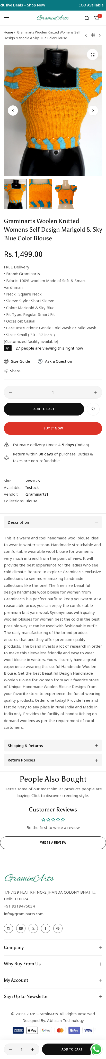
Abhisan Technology (65, 1020)
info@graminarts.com (23, 913)
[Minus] (10, 392)
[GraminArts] (53, 17)
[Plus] (95, 392)
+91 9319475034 (19, 906)
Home (8, 32)
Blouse (31, 500)
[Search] (87, 17)
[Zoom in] (92, 54)
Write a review (53, 842)
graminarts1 (37, 494)
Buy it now (53, 428)
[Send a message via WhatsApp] (96, 1049)
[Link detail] (8, 928)
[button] (93, 110)
